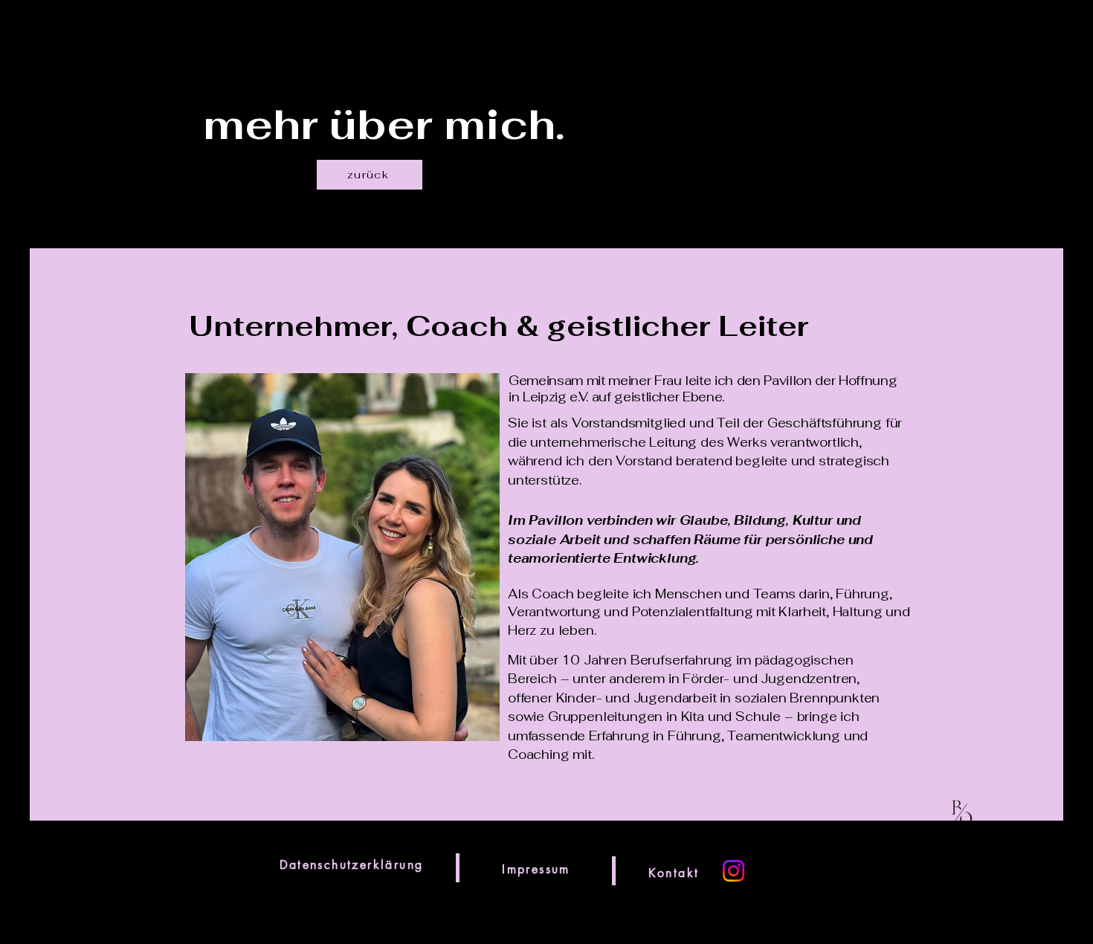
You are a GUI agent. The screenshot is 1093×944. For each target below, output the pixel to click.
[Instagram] (733, 870)
